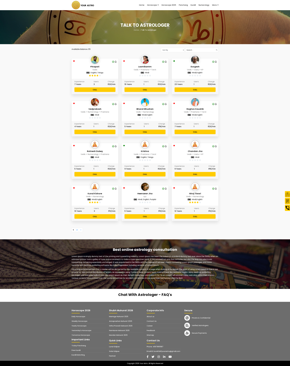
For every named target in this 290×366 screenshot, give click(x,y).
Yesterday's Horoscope (81, 330)
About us (150, 316)
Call (95, 90)
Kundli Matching (78, 355)
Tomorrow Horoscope (81, 335)
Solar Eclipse (114, 351)
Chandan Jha (195, 151)
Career (150, 326)
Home (141, 5)
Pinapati (94, 66)
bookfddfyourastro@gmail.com (167, 351)
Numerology (203, 5)
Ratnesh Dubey (95, 151)
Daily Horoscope (78, 316)
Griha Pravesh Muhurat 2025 (120, 326)
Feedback (151, 330)
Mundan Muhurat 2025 (118, 335)
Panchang (183, 5)
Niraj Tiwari (195, 193)
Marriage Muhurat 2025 (118, 316)
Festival (112, 356)
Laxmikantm (145, 66)
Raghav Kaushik (195, 109)
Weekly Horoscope (79, 321)
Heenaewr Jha (144, 193)
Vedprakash (94, 109)
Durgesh (195, 66)
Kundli (193, 5)
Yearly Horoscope (79, 326)
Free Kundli (76, 350)
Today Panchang (79, 345)
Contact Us (151, 321)
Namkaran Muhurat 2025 (119, 330)
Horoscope (152, 5)
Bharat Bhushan (145, 109)
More (214, 5)
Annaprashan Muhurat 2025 (120, 321)
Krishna (145, 151)
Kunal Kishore (95, 193)
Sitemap (150, 335)
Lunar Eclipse (114, 346)
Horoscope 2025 (168, 5)
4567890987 (158, 346)
